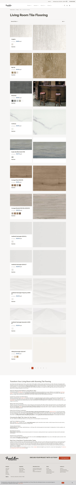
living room (23, 397)
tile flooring (20, 392)
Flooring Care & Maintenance (37, 471)
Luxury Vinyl (7, 468)
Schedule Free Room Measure (64, 470)
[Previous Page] (30, 368)
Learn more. (20, 483)
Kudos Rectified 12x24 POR (18, 152)
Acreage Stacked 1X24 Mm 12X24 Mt (20, 208)
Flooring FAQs (21, 470)
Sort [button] (63, 21)
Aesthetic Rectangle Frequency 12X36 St (20, 293)
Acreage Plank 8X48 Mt (17, 180)
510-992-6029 (72, 1)
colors (20, 406)
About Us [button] (42, 5)
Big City (13, 67)
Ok (62, 482)
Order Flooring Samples (63, 469)
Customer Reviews (49, 470)
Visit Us (49, 1)
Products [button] (28, 5)
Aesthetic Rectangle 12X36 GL (18, 236)
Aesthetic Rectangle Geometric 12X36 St (20, 323)
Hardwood (7, 469)
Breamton (13, 95)
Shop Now (13, 46)
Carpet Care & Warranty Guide (37, 468)
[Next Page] (46, 368)
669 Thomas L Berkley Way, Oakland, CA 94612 (17, 476)
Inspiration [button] (35, 5)
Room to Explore (48, 469)
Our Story (47, 468)
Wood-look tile (53, 411)
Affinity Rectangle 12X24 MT (18, 351)
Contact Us (49, 5)
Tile (20, 9)
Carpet (7, 470)
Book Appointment (65, 458)
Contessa (13, 123)
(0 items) (69, 5)
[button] (64, 5)
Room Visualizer (21, 468)
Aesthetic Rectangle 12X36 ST (18, 264)
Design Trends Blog (22, 469)
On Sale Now (7, 474)
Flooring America (12, 9)
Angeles (13, 39)
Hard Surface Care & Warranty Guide (37, 470)
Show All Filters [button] (14, 21)
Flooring (17, 9)
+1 (22, 100)
